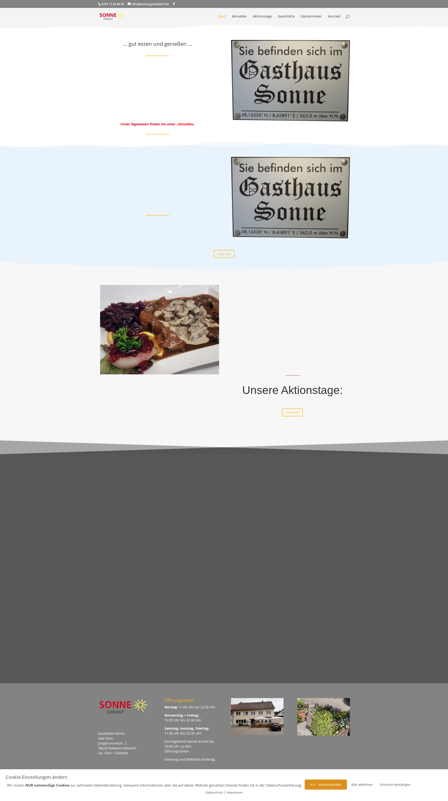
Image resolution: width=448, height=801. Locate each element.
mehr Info (224, 254)
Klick (347, 628)
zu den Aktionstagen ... (323, 646)
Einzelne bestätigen (395, 784)
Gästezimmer (311, 16)
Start (222, 16)
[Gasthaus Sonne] (290, 120)
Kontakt (334, 16)
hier (194, 110)
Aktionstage (262, 16)
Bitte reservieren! (323, 468)
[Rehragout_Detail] (159, 373)
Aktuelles (239, 16)
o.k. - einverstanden (325, 784)
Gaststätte (286, 16)
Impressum (235, 792)
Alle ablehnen (362, 784)
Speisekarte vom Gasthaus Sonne (282, 332)
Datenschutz (214, 792)
